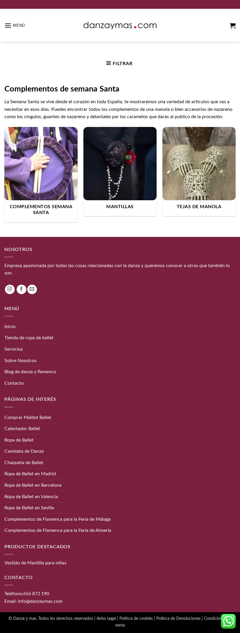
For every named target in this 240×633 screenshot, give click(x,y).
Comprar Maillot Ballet (27, 417)
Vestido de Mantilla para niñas (35, 563)
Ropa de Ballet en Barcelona (32, 485)
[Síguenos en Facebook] (21, 289)
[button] (14, 25)
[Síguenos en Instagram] (10, 289)
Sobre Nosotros (20, 360)
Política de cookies (136, 618)
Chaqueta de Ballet (23, 462)
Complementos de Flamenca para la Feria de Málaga (57, 519)
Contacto (14, 383)
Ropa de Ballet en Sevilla (29, 507)
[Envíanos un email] (32, 289)
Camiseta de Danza (24, 451)
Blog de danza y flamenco (30, 371)
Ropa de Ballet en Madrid (30, 473)
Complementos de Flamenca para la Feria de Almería (57, 530)
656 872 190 (36, 593)
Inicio (79, 52)
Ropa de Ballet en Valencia (31, 496)
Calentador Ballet (22, 428)
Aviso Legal (106, 618)
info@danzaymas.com (40, 601)
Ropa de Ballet (19, 440)
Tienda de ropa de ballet (29, 337)
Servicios (13, 349)
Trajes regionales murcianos (112, 52)
